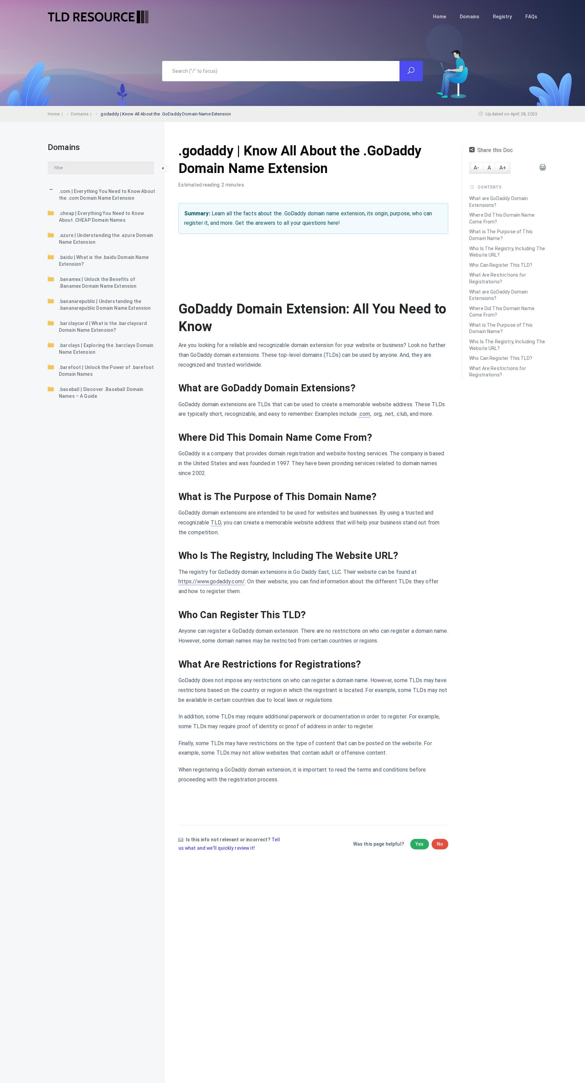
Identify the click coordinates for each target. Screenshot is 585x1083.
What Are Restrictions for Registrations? (497, 278)
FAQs (531, 16)
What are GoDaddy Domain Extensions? (498, 202)
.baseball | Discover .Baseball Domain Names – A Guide (101, 393)
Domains (469, 16)
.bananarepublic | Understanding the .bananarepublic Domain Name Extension (105, 305)
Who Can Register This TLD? (500, 265)
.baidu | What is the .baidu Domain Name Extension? (104, 261)
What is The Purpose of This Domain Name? (501, 235)
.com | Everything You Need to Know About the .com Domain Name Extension (107, 195)
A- (476, 168)
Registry (502, 16)
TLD (216, 522)
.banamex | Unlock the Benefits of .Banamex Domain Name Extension (98, 283)
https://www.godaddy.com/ (211, 581)
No (440, 844)
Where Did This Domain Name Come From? (502, 218)
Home (440, 16)
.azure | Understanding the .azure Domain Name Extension (106, 239)
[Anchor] (360, 388)
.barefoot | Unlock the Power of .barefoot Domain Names (106, 371)
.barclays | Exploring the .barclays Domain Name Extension (106, 349)
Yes (419, 844)
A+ (502, 168)
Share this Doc (495, 150)
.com (364, 414)
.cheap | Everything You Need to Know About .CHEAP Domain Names (101, 217)
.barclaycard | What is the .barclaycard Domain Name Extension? (103, 327)
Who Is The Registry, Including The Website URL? (507, 252)
